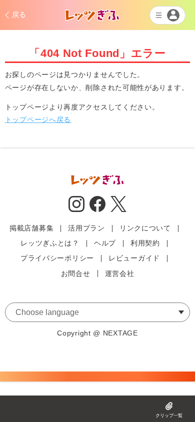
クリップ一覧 (169, 415)
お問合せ (75, 274)
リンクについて (145, 228)
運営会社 (119, 274)
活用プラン (86, 228)
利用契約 (145, 243)
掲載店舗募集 (32, 228)
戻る (19, 14)
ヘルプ (105, 243)
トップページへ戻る (38, 120)
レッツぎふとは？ (50, 243)
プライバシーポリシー (57, 258)
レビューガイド (134, 258)
